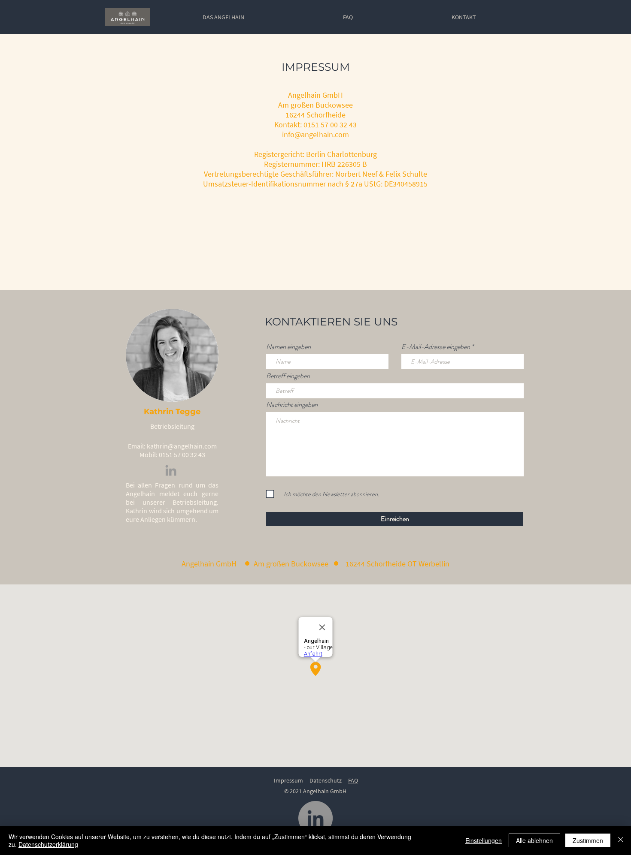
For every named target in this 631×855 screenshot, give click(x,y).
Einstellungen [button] (483, 840)
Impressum (288, 780)
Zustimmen (588, 840)
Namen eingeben (288, 346)
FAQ (353, 780)
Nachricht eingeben (292, 404)
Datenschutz (325, 780)
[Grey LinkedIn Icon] (171, 470)
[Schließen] (621, 840)
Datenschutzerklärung (48, 844)
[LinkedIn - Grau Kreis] (315, 818)
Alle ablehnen (534, 840)
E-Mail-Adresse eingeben (435, 346)
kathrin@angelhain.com (182, 446)
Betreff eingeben (288, 376)
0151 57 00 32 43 (182, 454)
